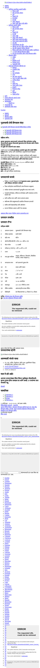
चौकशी (3, 386)
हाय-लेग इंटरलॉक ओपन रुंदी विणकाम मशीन (24, 53)
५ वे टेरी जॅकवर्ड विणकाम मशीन (20, 52)
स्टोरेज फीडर (16, 80)
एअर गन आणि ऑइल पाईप (19, 78)
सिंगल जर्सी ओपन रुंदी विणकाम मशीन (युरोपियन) (25, 50)
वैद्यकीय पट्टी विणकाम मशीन (9, 410)
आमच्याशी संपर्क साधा (11, 106)
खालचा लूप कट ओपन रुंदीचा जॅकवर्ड (22, 46)
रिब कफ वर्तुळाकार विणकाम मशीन (12, 298)
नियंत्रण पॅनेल (16, 89)
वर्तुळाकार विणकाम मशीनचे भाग (17, 66)
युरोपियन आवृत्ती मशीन (15, 25)
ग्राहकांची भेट (8, 105)
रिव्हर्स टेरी (15, 16)
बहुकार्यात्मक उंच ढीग (18, 45)
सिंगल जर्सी (15, 11)
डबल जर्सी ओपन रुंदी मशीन (19, 23)
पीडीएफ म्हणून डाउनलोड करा (20, 213)
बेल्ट (13, 82)
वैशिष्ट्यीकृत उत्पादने (6, 405)
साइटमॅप (15, 405)
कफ (13, 59)
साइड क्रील (15, 94)
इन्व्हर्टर (14, 87)
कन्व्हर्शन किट (16, 69)
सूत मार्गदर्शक (16, 73)
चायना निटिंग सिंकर (6, 407)
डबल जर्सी (15, 36)
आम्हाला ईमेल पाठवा (6, 213)
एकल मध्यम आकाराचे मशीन (19, 41)
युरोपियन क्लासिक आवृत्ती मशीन (17, 9)
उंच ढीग (14, 43)
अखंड (14, 57)
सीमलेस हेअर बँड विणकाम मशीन (14, 296)
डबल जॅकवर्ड (16, 22)
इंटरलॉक (14, 18)
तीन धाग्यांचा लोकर (17, 13)
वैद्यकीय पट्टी (16, 60)
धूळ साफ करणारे (17, 76)
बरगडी (14, 20)
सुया (13, 91)
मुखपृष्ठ (7, 6)
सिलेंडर (14, 68)
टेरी (13, 14)
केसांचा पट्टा (16, 62)
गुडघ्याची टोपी (16, 64)
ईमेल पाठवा (4, 414)
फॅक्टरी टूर (11, 103)
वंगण (13, 75)
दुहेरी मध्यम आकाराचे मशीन (19, 39)
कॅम (13, 71)
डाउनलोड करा (9, 99)
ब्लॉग (6, 96)
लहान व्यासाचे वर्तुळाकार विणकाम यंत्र (24, 409)
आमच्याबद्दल (8, 101)
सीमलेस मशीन (12, 55)
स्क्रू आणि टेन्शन (17, 85)
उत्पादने (7, 7)
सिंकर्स (14, 92)
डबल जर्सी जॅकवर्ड (17, 37)
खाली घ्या (15, 83)
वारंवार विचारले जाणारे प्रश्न (12, 98)
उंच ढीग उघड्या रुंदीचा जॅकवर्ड (20, 48)
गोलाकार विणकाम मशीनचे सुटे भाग (21, 407)
